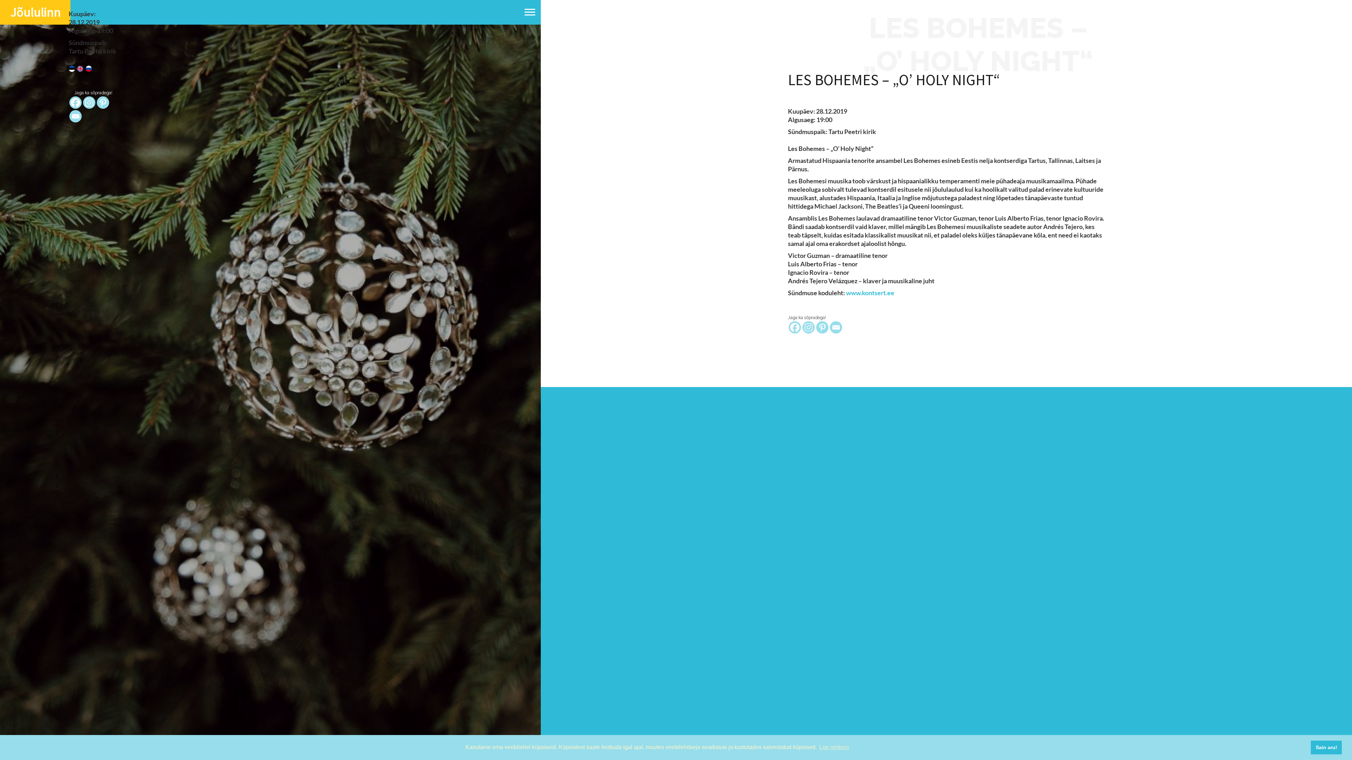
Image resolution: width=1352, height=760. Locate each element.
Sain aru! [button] (1326, 747)
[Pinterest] (822, 327)
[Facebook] (795, 327)
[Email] (836, 327)
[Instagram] (808, 327)
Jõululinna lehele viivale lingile (757, 69)
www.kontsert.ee (870, 293)
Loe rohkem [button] (834, 747)
